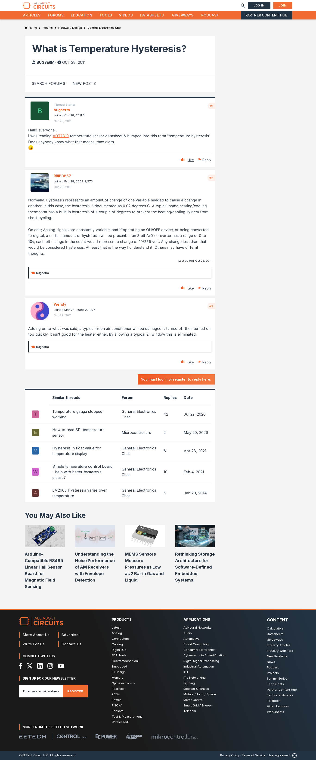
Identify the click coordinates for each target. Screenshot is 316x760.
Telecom (189, 711)
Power (116, 700)
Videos (126, 15)
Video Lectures (278, 706)
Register (75, 691)
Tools (105, 15)
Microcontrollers (136, 432)
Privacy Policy (229, 755)
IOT (186, 672)
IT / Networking (194, 677)
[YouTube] (61, 666)
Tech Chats (275, 684)
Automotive (191, 638)
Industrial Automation (198, 666)
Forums (56, 15)
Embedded (119, 666)
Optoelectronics (123, 683)
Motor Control (193, 700)
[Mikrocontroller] (174, 736)
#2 (211, 178)
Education (81, 15)
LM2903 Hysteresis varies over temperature (79, 493)
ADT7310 (61, 136)
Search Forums (48, 83)
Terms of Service (253, 755)
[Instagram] (50, 666)
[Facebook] (20, 666)
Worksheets (275, 712)
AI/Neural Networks (197, 627)
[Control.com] (71, 736)
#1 (211, 106)
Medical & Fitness (196, 688)
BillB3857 (62, 176)
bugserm (45, 62)
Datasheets (152, 15)
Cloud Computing (196, 644)
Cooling (117, 644)
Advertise (70, 635)
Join (283, 5)
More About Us (36, 635)
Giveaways (183, 15)
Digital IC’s (119, 650)
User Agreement (279, 755)
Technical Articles (280, 695)
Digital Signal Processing (201, 661)
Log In (259, 5)
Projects (273, 673)
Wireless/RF (120, 722)
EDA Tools (119, 655)
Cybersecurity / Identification (204, 655)
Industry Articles (278, 645)
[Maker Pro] (134, 736)
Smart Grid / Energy (197, 705)
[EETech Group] (32, 736)
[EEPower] (106, 736)
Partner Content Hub (266, 15)
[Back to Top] (293, 755)
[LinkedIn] (40, 666)
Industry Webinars (280, 650)
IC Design (119, 672)
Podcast (210, 15)
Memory (117, 677)
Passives (118, 688)
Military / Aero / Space (199, 694)
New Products (277, 656)
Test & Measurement (127, 716)
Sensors (118, 711)
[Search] (243, 5)
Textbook (273, 701)
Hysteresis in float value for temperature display (76, 451)
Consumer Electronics (199, 650)
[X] (30, 665)
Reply (206, 160)
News (271, 662)
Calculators (275, 628)
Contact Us (72, 644)
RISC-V (117, 705)
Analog (117, 633)
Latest (116, 627)
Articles (32, 15)
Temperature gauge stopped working (77, 414)
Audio (187, 633)
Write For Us (34, 644)
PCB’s (116, 694)
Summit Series (277, 678)
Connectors (120, 638)
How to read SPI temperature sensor (78, 432)
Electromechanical (125, 661)
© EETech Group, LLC (33, 755)
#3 (211, 306)
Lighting (189, 683)
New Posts (84, 83)
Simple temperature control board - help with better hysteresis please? (82, 472)
